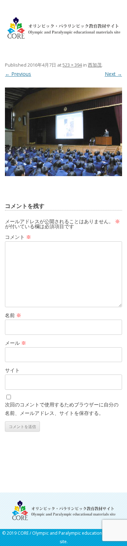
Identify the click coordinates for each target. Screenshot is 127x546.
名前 (13, 315)
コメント (18, 236)
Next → (113, 74)
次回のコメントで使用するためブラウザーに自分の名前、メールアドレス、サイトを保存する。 (62, 408)
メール (15, 342)
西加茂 (95, 65)
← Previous (18, 74)
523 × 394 (72, 65)
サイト (12, 370)
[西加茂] (63, 132)
